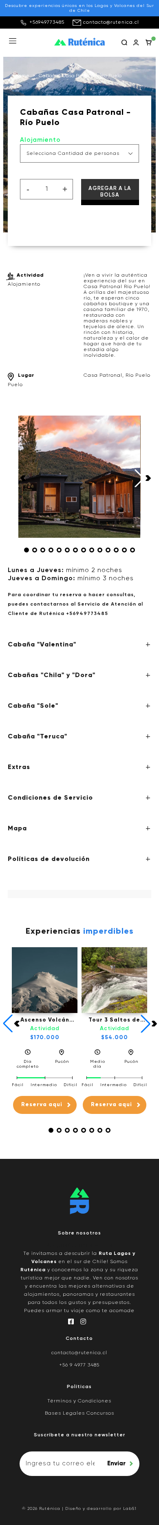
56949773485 (88, 613)
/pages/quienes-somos (79, 1245)
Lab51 (130, 1509)
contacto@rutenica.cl (111, 22)
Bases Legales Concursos (79, 1413)
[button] (26, 550)
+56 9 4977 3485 (79, 1365)
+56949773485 (46, 22)
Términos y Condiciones (79, 1401)
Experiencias (80, 932)
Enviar (116, 1463)
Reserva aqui (41, 1104)
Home (22, 76)
